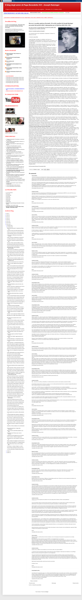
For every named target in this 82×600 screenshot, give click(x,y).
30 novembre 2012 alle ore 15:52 (37, 415)
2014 (7, 221)
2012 (7, 224)
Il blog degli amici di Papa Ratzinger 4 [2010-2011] (15, 78)
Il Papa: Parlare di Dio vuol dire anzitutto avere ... (15, 389)
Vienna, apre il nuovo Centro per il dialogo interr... (15, 402)
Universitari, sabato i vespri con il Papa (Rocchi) (15, 408)
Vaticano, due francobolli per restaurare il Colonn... (16, 328)
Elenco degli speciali (10, 61)
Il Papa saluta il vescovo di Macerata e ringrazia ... (15, 369)
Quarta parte (8, 197)
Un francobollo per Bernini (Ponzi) (13, 405)
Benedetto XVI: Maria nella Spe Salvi (13, 158)
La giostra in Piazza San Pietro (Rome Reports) (15, 230)
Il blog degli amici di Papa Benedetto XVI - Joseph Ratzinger (32, 5)
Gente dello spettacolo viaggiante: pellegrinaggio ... (16, 344)
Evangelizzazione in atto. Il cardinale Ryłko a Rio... (16, 297)
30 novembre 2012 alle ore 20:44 (37, 439)
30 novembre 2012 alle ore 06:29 (37, 312)
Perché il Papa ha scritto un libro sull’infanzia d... (15, 323)
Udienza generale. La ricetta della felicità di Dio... (15, 342)
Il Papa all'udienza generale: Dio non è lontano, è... (16, 380)
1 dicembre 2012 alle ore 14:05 (37, 456)
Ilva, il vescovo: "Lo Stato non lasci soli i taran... (15, 417)
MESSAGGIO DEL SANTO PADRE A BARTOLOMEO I (13, 248)
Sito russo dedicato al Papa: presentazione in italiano (15, 179)
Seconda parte (8, 195)
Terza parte (8, 196)
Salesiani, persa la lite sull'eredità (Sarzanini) (15, 392)
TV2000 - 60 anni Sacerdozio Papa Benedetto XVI (15, 166)
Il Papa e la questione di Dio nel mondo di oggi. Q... (16, 301)
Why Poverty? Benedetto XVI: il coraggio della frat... (16, 442)
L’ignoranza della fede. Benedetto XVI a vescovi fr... (16, 245)
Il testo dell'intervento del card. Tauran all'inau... (15, 403)
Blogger (47, 591)
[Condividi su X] (46, 169)
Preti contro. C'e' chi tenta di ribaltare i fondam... (15, 277)
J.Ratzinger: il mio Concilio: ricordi (12, 205)
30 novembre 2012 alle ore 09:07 (37, 365)
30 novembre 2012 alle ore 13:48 (37, 405)
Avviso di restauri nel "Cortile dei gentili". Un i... (15, 278)
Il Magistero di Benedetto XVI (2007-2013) (13, 71)
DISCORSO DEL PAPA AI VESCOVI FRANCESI (15, 244)
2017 (7, 216)
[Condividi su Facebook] (47, 169)
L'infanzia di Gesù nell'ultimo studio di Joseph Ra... (16, 320)
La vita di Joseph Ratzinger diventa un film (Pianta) (16, 295)
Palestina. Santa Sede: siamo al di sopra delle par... (16, 271)
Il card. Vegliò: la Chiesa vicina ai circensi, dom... (15, 254)
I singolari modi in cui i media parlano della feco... (15, 390)
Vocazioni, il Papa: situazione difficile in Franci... (15, 242)
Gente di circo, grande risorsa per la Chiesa (14, 399)
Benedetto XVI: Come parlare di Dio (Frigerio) (15, 355)
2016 (7, 218)
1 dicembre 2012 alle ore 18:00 (37, 494)
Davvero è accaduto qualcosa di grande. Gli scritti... (16, 348)
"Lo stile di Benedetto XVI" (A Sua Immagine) (14, 178)
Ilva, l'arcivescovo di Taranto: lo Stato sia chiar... (15, 395)
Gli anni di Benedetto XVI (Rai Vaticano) (13, 186)
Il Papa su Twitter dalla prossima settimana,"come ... (16, 345)
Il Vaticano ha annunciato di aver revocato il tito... (15, 261)
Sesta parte (8, 200)
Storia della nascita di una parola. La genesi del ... (15, 275)
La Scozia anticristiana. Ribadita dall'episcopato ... (15, 449)
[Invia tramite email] (44, 169)
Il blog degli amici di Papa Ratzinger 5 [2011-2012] (15, 77)
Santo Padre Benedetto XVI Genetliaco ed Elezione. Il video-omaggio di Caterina (15, 150)
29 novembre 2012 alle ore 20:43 (37, 301)
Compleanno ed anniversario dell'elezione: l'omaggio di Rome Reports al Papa (14, 148)
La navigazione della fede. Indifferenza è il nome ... (16, 393)
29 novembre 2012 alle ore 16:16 (37, 247)
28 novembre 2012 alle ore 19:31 (37, 188)
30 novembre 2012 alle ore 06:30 (37, 343)
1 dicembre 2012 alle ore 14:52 (37, 473)
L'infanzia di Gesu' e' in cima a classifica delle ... (15, 321)
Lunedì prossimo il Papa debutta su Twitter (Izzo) (15, 383)
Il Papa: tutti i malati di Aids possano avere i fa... (15, 386)
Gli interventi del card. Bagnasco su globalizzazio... (16, 249)
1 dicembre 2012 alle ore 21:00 (37, 544)
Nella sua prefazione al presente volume (37, 58)
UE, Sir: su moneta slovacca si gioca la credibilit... (15, 308)
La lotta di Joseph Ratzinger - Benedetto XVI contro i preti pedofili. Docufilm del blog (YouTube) (15, 26)
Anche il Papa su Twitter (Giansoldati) (13, 327)
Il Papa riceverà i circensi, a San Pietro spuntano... (15, 251)
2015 (7, 219)
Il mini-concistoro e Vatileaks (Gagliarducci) (14, 436)
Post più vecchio (75, 583)
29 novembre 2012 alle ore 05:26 (37, 211)
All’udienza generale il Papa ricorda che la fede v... (16, 361)
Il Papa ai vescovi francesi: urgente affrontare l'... (15, 267)
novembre (9, 226)
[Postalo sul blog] (45, 169)
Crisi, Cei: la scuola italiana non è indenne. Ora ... (15, 406)
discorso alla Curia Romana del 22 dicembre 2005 (40, 126)
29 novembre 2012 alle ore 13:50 (37, 239)
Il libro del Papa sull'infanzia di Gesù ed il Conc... (15, 447)
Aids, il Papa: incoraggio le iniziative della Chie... (15, 377)
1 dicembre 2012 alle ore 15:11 (37, 480)
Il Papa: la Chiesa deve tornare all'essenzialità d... (15, 358)
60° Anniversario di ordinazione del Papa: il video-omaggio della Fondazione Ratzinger (15, 165)
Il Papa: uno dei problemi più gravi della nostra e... (15, 265)
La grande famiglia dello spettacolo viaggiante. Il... (15, 414)
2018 (7, 215)
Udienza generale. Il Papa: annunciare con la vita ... (16, 367)
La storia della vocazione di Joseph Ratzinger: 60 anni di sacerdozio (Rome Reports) (15, 168)
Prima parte (8, 193)
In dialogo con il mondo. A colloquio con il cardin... (15, 274)
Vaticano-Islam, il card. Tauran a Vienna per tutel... (15, 400)
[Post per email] (42, 169)
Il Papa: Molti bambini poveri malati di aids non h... (15, 352)
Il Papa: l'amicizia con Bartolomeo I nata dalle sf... (15, 237)
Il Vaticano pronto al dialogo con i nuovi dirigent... (15, 289)
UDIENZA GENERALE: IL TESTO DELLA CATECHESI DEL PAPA (14, 374)
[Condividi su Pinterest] (49, 169)
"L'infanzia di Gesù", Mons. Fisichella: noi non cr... (15, 298)
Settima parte (8, 201)
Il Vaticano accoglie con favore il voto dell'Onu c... (15, 280)
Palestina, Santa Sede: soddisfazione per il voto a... (16, 286)
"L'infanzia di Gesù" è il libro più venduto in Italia (15, 347)
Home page (54, 583)
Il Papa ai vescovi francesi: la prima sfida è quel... (15, 232)
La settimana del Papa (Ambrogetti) (13, 305)
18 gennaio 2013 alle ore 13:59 (37, 578)
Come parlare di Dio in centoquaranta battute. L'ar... (16, 300)
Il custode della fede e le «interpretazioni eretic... (15, 338)
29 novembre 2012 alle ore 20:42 (37, 279)
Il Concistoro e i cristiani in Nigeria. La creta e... (15, 446)
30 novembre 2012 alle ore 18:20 (37, 432)
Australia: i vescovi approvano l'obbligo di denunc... (16, 313)
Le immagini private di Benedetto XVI (13, 176)
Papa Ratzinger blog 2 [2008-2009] (12, 81)
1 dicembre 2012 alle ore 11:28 (37, 448)
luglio (8, 452)
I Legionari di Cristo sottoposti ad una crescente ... (15, 435)
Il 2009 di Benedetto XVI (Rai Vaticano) (13, 185)
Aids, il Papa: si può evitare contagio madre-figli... (15, 370)
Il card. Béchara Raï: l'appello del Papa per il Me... (15, 420)
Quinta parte (8, 199)
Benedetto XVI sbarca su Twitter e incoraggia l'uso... (16, 372)
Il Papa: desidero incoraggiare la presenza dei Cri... (16, 440)
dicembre (9, 225)
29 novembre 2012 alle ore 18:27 (37, 270)
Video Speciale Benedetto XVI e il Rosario (14, 151)
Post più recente (32, 583)
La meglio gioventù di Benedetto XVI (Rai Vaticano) (15, 155)
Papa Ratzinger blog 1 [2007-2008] (12, 82)
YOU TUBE (67, 12)
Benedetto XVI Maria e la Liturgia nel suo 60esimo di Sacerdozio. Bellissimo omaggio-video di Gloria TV (15, 175)
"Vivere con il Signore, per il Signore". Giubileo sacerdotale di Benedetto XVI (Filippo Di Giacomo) (15, 160)
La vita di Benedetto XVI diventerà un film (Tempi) (15, 252)
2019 (7, 213)
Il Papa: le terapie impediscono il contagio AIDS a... (16, 387)
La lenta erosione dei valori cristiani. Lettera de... (15, 272)
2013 (7, 222)
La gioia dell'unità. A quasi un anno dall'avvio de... (15, 233)
